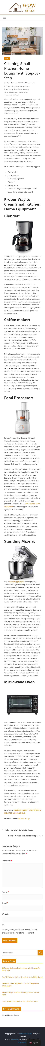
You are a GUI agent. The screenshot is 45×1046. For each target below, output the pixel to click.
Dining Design (24, 86)
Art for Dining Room (12, 86)
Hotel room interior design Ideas (19, 830)
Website (5, 914)
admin (8, 83)
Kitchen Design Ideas (11, 92)
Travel (7, 58)
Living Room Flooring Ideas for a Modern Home (20, 1001)
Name (5, 892)
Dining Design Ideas (10, 89)
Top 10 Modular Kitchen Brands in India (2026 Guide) (22, 977)
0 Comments (30, 83)
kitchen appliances (16, 582)
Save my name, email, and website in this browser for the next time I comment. (19, 931)
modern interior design (11, 95)
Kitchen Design (23, 89)
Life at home (23, 92)
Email (5, 903)
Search (40, 952)
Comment (7, 860)
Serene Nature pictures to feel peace (24, 836)
